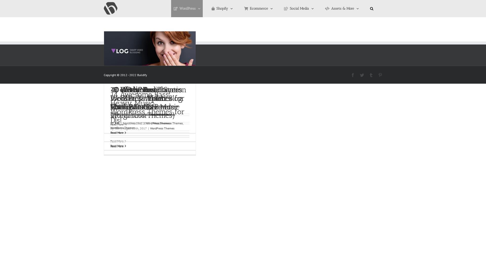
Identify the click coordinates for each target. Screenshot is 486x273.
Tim (116, 115)
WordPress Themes (162, 115)
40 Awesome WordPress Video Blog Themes (146, 98)
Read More (117, 132)
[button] (372, 8)
